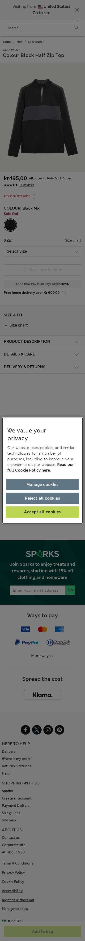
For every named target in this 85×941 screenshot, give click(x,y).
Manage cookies (42, 484)
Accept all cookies (42, 511)
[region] (42, 470)
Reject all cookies (42, 498)
